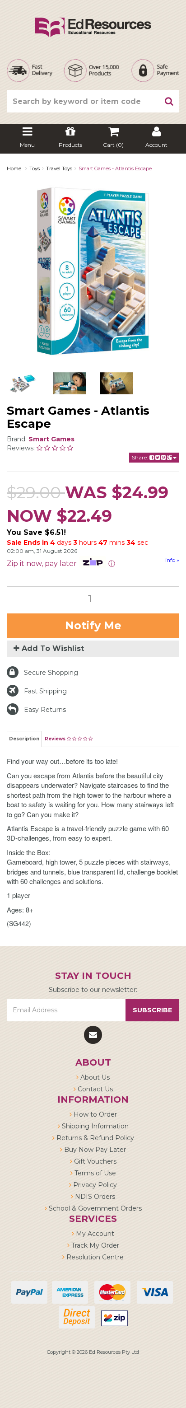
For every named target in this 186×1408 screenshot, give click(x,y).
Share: (140, 457)
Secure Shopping (51, 673)
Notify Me (93, 625)
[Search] (169, 101)
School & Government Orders (94, 1208)
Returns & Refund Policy (94, 1138)
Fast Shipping (45, 691)
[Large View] (23, 383)
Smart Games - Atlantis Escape (115, 168)
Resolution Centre (94, 1257)
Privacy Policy (94, 1185)
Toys (34, 168)
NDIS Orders (94, 1197)
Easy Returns (45, 710)
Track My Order (94, 1245)
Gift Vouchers (94, 1161)
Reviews (56, 739)
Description (24, 739)
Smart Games (51, 439)
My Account (94, 1234)
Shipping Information (94, 1126)
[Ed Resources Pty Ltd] (93, 19)
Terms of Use (94, 1173)
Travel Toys (59, 168)
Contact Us (94, 1089)
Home (14, 168)
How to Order (94, 1114)
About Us (94, 1077)
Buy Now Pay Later (94, 1150)
